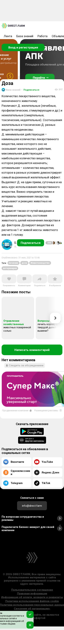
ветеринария (10, 268)
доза (24, 263)
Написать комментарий (32, 350)
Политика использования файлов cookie (32, 601)
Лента (8, 36)
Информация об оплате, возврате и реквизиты (32, 597)
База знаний (24, 36)
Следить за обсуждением (26, 365)
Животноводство (40, 263)
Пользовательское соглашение (32, 589)
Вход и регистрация (23, 47)
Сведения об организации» (32, 608)
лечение (13, 263)
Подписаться (30, 89)
